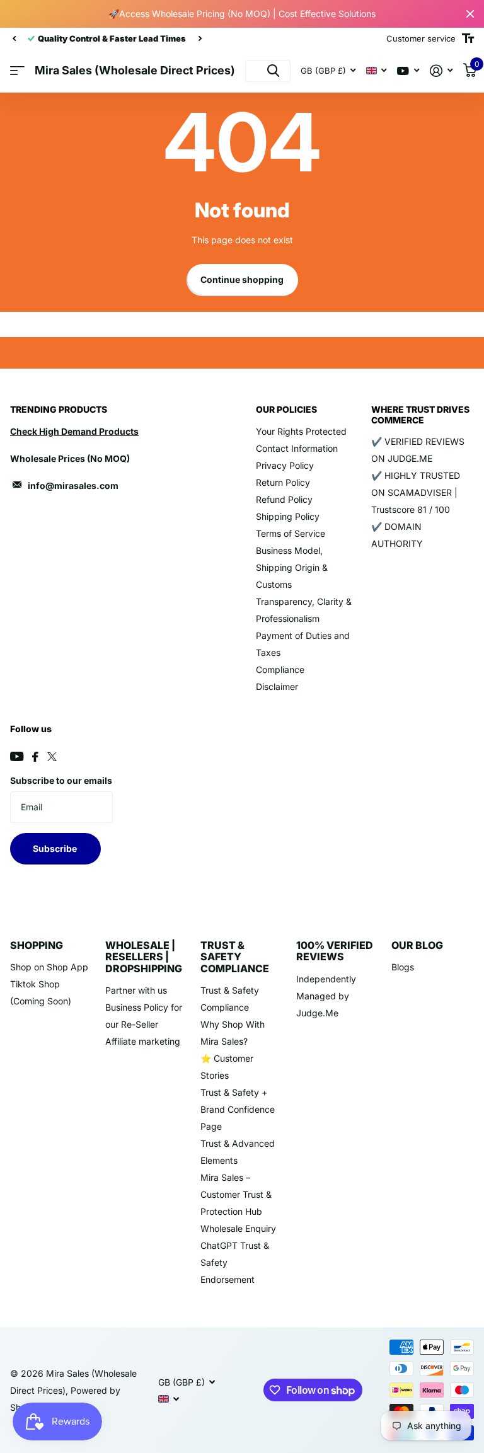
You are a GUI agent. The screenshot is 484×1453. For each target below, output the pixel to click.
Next (192, 38)
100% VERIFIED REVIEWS (334, 951)
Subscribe (56, 848)
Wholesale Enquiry (238, 1228)
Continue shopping (242, 279)
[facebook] (35, 757)
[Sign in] (441, 71)
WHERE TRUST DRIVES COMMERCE (420, 414)
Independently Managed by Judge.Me (326, 995)
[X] (52, 756)
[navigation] (14, 38)
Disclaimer (277, 686)
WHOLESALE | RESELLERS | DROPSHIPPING (143, 957)
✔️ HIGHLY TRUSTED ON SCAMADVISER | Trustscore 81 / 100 (415, 492)
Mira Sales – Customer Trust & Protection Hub (236, 1194)
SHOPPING (36, 945)
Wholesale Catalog (17, 71)
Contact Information (297, 448)
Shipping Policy (288, 516)
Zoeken (273, 71)
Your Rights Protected (301, 431)
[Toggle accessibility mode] (468, 38)
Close (470, 14)
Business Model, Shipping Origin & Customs (292, 567)
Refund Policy (284, 499)
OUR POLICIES (286, 409)
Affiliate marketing (142, 1041)
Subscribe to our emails (61, 780)
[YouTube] (16, 756)
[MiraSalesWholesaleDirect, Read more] (408, 71)
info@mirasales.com (73, 485)
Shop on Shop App (49, 967)
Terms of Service (290, 533)
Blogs (402, 967)
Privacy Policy (285, 465)
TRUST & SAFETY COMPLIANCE (234, 957)
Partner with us (136, 990)
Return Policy (283, 482)
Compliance (280, 669)
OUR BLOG (417, 945)
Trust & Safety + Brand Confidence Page (237, 1109)
